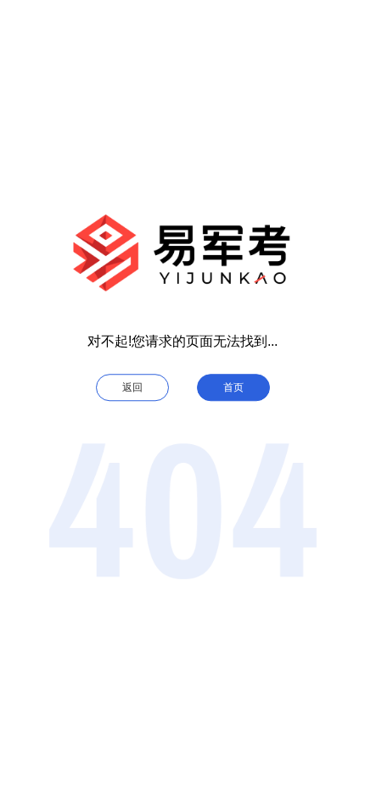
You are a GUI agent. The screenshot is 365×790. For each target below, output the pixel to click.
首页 (233, 387)
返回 (132, 387)
